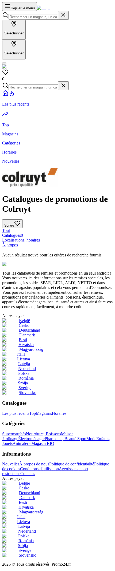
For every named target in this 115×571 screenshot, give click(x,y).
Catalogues (12, 235)
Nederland (27, 368)
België (24, 320)
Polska (23, 373)
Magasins (44, 413)
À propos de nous (34, 464)
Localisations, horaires (21, 240)
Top (32, 413)
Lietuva (23, 359)
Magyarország (31, 349)
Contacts (27, 473)
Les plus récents (15, 413)
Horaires (59, 413)
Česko (24, 325)
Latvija (24, 363)
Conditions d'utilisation (39, 469)
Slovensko (27, 392)
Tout (6, 230)
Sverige (24, 387)
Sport (81, 438)
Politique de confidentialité (71, 464)
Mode (91, 438)
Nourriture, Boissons (43, 434)
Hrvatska (26, 344)
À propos (10, 245)
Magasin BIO (42, 443)
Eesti (23, 339)
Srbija (23, 383)
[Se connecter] (4, 63)
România (26, 378)
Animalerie (22, 443)
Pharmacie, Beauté (61, 438)
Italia (21, 354)
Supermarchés (14, 434)
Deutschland (29, 330)
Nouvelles (10, 464)
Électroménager (31, 438)
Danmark (27, 335)
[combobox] (33, 17)
